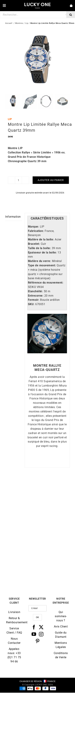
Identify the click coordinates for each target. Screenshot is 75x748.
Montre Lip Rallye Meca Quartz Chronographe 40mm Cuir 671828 (21, 574)
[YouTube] (34, 634)
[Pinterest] (37, 641)
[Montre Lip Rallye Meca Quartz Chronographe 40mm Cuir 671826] (53, 486)
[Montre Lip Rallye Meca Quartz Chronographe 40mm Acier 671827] (21, 486)
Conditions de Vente (61, 655)
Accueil (8, 23)
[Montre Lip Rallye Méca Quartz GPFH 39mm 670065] (53, 538)
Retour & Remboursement (14, 620)
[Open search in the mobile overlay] (37, 14)
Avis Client (61, 626)
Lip (26, 23)
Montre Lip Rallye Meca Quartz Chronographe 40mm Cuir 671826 (53, 522)
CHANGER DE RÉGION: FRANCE (38, 681)
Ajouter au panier (51, 180)
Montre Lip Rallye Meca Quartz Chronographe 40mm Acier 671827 (21, 522)
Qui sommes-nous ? (61, 616)
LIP (10, 119)
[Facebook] (34, 627)
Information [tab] (13, 216)
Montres (19, 23)
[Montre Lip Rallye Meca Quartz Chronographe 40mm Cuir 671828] (21, 538)
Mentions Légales (61, 645)
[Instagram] (41, 634)
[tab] (47, 218)
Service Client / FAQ (14, 630)
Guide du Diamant (61, 634)
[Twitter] (41, 627)
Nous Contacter (14, 640)
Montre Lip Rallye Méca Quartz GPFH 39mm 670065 (53, 574)
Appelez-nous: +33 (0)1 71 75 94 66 (14, 655)
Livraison (14, 612)
